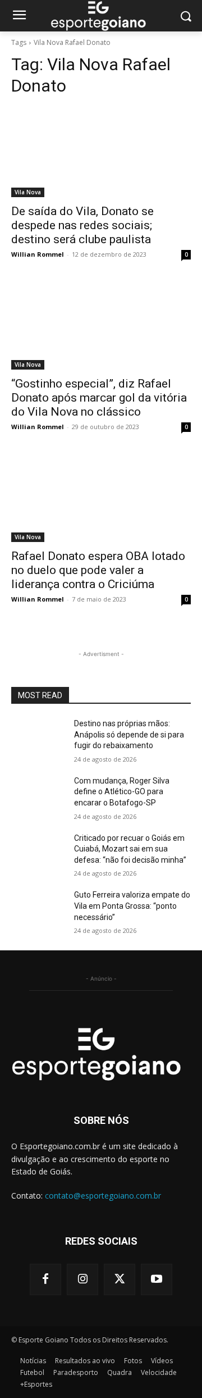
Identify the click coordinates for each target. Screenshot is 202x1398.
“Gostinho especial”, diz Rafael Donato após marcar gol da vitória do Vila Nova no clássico (99, 397)
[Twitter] (119, 1279)
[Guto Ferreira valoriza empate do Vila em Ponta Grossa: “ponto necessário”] (38, 908)
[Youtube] (156, 1279)
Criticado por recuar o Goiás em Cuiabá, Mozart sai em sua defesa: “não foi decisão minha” (130, 849)
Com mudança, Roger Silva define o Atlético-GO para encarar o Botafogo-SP (121, 791)
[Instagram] (82, 1279)
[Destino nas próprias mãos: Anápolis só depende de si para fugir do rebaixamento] (38, 737)
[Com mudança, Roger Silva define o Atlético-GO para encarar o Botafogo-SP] (38, 794)
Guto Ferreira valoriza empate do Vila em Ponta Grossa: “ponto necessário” (132, 905)
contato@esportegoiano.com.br (103, 1195)
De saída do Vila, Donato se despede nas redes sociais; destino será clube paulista (82, 225)
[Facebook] (45, 1279)
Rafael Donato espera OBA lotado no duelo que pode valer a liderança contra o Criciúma (98, 570)
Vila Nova (28, 192)
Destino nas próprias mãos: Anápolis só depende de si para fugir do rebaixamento (129, 734)
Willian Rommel (37, 254)
